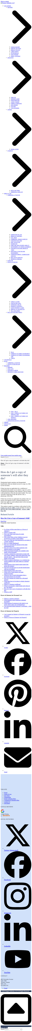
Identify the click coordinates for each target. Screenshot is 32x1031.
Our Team (7, 795)
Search (2, 457)
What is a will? (8, 592)
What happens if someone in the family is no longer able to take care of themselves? (16, 603)
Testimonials (7, 797)
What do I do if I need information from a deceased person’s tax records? (15, 575)
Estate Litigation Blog (10, 798)
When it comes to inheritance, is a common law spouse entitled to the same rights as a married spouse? (17, 561)
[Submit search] (21, 457)
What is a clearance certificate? (12, 584)
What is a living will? (10, 532)
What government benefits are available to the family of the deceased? (16, 551)
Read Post (3, 521)
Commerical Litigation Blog (11, 800)
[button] (11, 455)
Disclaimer (7, 803)
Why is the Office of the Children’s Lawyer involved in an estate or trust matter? (15, 537)
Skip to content (5, 1)
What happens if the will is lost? (12, 570)
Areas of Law (8, 794)
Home (2, 463)
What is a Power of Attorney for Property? (15, 617)
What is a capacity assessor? (11, 598)
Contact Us (7, 802)
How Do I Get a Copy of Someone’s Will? (15, 518)
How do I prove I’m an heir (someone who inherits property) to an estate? (15, 548)
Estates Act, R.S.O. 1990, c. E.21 (10, 508)
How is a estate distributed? (11, 543)
